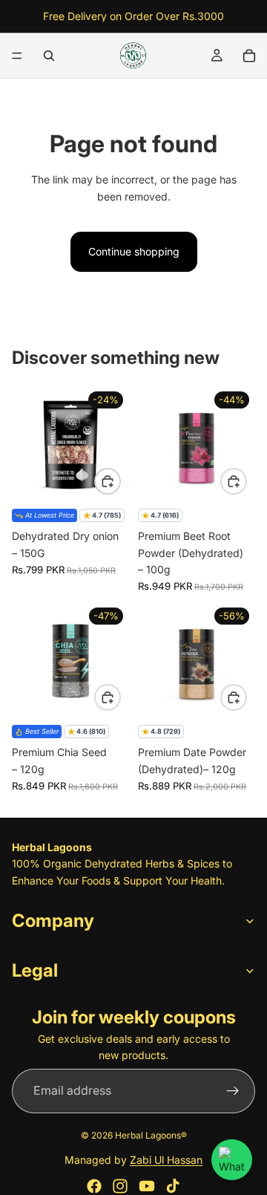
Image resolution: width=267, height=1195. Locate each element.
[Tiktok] (173, 1186)
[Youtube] (147, 1186)
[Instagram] (120, 1186)
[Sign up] (232, 1090)
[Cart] (249, 55)
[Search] (49, 55)
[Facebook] (94, 1186)
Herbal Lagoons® (151, 1135)
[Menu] (17, 56)
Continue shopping (133, 251)
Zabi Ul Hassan (166, 1159)
